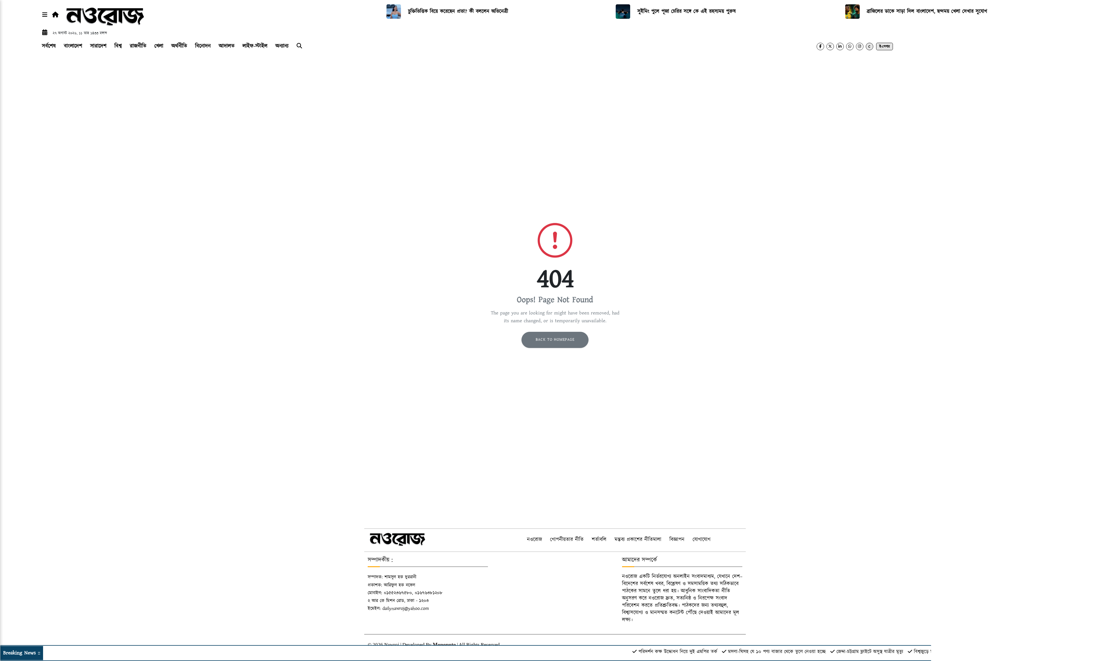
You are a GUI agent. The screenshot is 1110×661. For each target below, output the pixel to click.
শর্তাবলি (599, 539)
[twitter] (830, 46)
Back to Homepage (555, 339)
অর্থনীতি (179, 46)
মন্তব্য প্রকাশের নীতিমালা (638, 539)
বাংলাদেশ (73, 46)
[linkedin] (840, 46)
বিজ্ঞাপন (676, 539)
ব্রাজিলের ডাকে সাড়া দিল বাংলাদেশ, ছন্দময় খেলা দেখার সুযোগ (927, 11)
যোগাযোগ (702, 539)
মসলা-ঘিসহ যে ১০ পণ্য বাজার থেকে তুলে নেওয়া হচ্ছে (754, 651)
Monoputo (444, 644)
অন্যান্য (281, 46)
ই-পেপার (884, 46)
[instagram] (859, 46)
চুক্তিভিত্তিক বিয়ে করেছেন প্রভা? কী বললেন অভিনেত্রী (458, 11)
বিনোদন (203, 46)
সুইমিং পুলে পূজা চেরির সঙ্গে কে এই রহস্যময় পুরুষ (686, 11)
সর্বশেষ (49, 46)
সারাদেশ (98, 46)
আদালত (226, 46)
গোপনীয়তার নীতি (567, 539)
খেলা (158, 46)
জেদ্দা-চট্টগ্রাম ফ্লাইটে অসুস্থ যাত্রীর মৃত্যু (847, 651)
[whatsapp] (850, 46)
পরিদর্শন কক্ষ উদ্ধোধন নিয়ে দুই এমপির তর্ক (655, 651)
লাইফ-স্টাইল (255, 46)
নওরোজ (534, 539)
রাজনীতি (138, 46)
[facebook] (820, 46)
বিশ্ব (118, 46)
